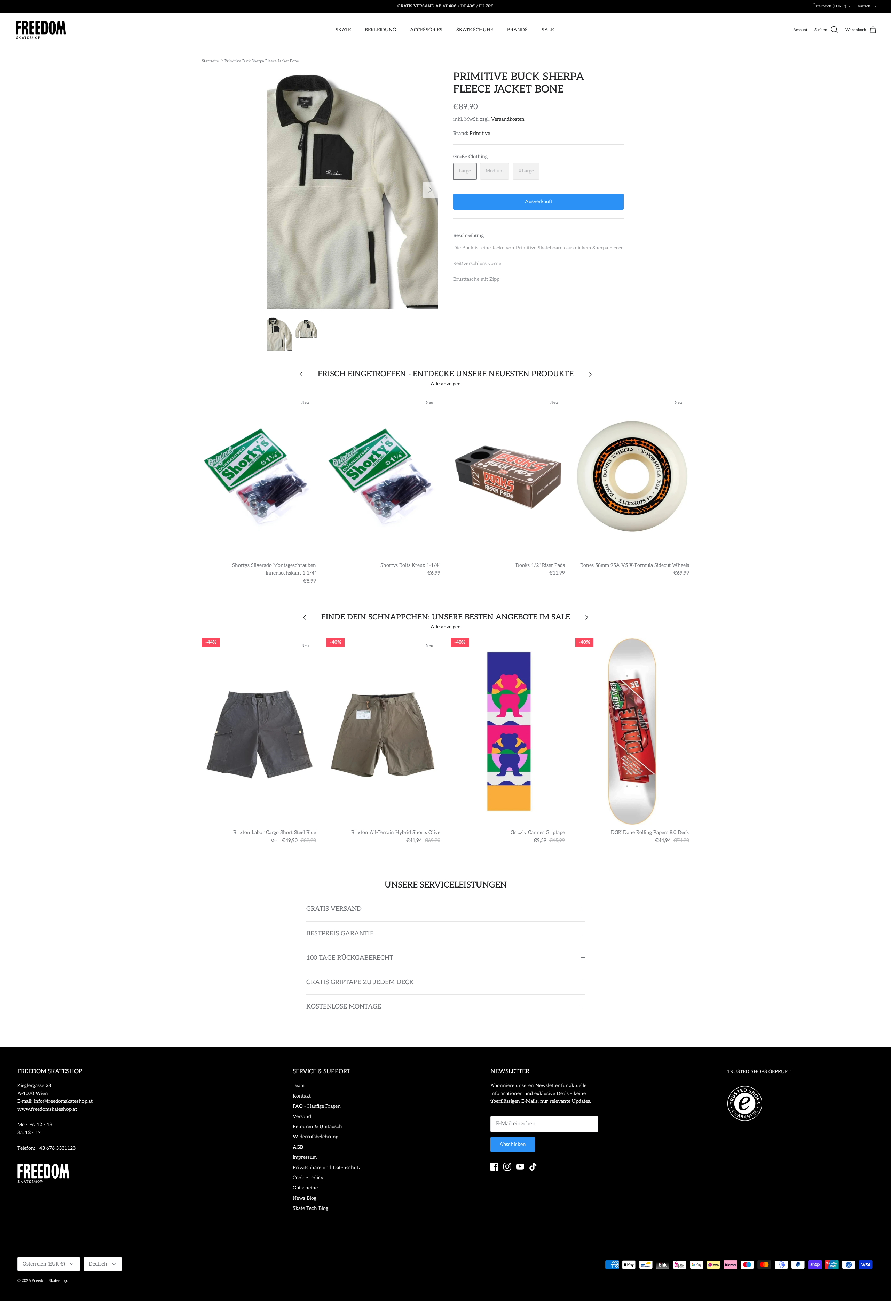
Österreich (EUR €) (829, 6)
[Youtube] (520, 1167)
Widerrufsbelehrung (315, 1137)
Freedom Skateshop (49, 1280)
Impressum (305, 1157)
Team (299, 1086)
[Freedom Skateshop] (41, 29)
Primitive (480, 133)
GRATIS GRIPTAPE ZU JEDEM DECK (360, 982)
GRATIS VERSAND (334, 909)
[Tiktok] (533, 1167)
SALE (548, 30)
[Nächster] (430, 190)
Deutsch (863, 6)
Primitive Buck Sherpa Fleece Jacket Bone (261, 60)
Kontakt (302, 1096)
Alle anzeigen (446, 384)
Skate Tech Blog (310, 1208)
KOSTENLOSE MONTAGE (343, 1006)
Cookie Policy (308, 1178)
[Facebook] (494, 1167)
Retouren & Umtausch (317, 1127)
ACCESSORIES (426, 30)
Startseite (210, 60)
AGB (298, 1147)
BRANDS (517, 30)
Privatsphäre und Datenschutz (327, 1168)
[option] (352, 190)
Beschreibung (468, 236)
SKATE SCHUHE (474, 30)
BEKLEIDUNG (380, 30)
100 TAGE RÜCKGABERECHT (349, 958)
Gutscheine (305, 1188)
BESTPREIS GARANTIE (340, 933)
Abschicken (512, 1144)
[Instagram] (507, 1167)
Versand (302, 1116)
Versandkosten (508, 119)
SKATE (343, 30)
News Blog (304, 1198)
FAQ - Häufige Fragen (317, 1106)
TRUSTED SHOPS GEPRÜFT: (759, 1072)
